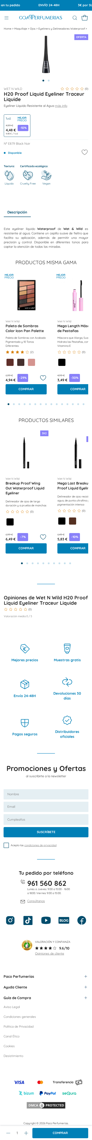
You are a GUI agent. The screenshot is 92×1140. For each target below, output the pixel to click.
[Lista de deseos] (43, 377)
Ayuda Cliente (15, 987)
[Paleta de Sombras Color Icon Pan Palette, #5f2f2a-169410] (10, 362)
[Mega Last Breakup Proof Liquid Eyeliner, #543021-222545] (72, 521)
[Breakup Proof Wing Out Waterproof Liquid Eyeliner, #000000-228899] (10, 521)
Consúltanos (36, 901)
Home (8, 28)
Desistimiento (13, 1056)
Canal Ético (11, 1036)
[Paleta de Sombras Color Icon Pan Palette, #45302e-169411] (20, 362)
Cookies (9, 1046)
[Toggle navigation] (6, 17)
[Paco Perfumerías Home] (40, 18)
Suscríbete (46, 832)
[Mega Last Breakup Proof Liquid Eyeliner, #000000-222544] (61, 521)
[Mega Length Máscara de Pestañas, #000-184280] (61, 362)
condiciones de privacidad (40, 845)
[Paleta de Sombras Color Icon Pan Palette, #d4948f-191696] (31, 362)
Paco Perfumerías (19, 976)
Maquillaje (21, 28)
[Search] (74, 17)
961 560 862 (46, 883)
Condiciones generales (20, 1017)
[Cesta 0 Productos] (84, 17)
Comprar (60, 1133)
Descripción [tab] (17, 212)
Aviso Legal (12, 1007)
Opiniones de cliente (49, 953)
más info (61, 106)
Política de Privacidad (18, 1026)
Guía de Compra (17, 998)
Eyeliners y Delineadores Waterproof (62, 28)
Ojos (33, 28)
